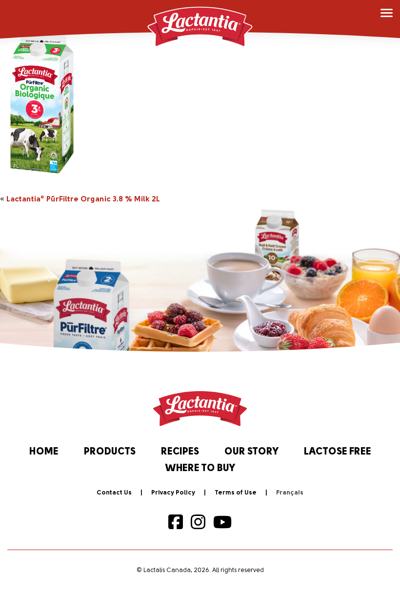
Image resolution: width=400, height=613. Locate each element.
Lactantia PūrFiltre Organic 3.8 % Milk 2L (83, 199)
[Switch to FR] (289, 493)
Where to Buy (200, 469)
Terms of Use (236, 493)
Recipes (180, 452)
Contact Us (114, 493)
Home (44, 452)
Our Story (251, 452)
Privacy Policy (173, 493)
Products (110, 452)
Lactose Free (337, 452)
